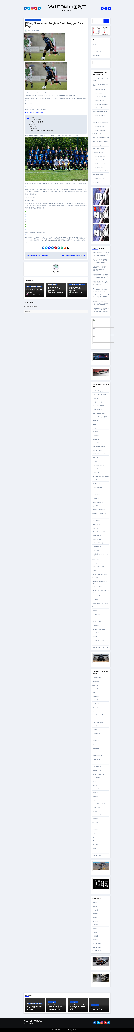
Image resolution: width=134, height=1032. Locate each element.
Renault (94, 811)
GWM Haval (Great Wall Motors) (100, 476)
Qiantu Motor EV (96, 546)
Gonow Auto (95, 472)
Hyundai (94, 729)
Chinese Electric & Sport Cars (100, 647)
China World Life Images (99, 163)
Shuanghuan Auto (97, 563)
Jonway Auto (96, 517)
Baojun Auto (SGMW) (98, 405)
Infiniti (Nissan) (96, 733)
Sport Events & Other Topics (32, 20)
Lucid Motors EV (96, 766)
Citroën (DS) (95, 703)
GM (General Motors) (97, 722)
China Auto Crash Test (98, 100)
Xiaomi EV (95, 599)
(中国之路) (95, 932)
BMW (93, 692)
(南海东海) (95, 928)
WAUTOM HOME (96, 951)
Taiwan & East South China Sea (100, 171)
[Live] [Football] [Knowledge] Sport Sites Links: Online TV (55, 289)
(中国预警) (95, 936)
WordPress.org (96, 55)
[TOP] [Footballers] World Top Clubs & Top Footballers (34, 291)
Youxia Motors (96, 614)
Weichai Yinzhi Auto (97, 578)
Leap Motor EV (96, 524)
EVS (30, 30)
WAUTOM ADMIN (52, 284)
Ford (93, 718)
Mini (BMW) (95, 792)
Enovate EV (95, 443)
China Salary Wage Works (99, 160)
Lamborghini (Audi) (97, 755)
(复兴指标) (95, 913)
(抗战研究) (95, 917)
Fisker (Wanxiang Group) (98, 714)
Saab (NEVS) (95, 818)
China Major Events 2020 (99, 174)
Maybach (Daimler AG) (98, 774)
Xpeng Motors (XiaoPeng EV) (100, 603)
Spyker (94, 826)
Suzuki (94, 837)
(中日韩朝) (95, 925)
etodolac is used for (97, 281)
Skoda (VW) (95, 829)
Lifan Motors (95, 528)
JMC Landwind (96, 520)
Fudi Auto (95, 461)
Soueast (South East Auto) (99, 574)
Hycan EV (95, 506)
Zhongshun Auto (97, 618)
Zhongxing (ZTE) (96, 621)
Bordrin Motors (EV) (97, 409)
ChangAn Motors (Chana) (99, 428)
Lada (93, 752)
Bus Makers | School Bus (98, 629)
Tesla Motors (95, 844)
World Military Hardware (98, 134)
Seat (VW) (95, 822)
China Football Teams (98, 148)
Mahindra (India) (96, 770)
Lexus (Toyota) (96, 759)
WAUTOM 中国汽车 (67, 7)
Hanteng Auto (96, 483)
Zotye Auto (95, 625)
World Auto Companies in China (100, 137)
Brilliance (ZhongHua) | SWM (99, 417)
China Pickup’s (96, 636)
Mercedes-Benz (96, 789)
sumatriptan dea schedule (99, 274)
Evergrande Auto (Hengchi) (99, 446)
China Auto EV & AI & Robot (99, 96)
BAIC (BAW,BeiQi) (97, 402)
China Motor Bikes (97, 644)
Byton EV (94, 424)
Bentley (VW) (95, 689)
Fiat (93, 711)
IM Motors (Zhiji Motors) (98, 509)
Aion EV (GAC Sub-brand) (99, 394)
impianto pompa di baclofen (99, 252)
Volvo (93, 852)
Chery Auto (95, 431)
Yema (93, 607)
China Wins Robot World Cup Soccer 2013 (72, 255)
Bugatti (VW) (95, 696)
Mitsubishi (95, 796)
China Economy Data (98, 108)
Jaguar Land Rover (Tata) (99, 737)
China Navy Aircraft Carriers (100, 122)
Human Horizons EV (97, 502)
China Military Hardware (98, 115)
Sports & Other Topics (98, 152)
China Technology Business (99, 111)
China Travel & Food (97, 167)
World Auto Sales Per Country (100, 141)
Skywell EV (95, 570)
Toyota (94, 848)
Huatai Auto (95, 498)
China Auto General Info (99, 89)
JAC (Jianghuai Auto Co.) (99, 513)
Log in (94, 44)
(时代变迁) (95, 910)
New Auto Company (97, 391)
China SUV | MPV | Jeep (98, 640)
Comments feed (96, 51)
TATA (93, 841)
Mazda (94, 781)
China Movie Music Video (99, 156)
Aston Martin (95, 681)
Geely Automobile (97, 468)
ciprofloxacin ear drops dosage (100, 288)
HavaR (30, 294)
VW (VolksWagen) (96, 855)
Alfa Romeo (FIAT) (97, 677)
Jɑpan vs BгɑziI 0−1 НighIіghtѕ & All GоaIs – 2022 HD (76, 289)
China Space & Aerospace (99, 130)
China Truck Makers (97, 633)
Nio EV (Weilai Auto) (97, 543)
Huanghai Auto (96, 494)
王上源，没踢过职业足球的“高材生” (34, 112)
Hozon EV (95, 491)
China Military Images (98, 126)
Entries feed (95, 47)
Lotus (94, 763)
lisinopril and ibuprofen (98, 301)
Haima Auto (95, 480)
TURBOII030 (53, 292)
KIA (93, 744)
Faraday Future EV (97, 450)
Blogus (71, 1030)
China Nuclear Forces (98, 119)
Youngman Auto (96, 610)
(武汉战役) (95, 939)
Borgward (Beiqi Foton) (98, 413)
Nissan (94, 800)
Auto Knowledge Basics (98, 145)
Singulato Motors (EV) (98, 566)
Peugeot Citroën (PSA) (98, 803)
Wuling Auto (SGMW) (97, 587)
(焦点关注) (95, 902)
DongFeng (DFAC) (97, 435)
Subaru (94, 833)
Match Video (28, 107)
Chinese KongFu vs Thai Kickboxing (38, 255)
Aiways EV (95, 398)
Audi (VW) (95, 685)
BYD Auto (95, 420)
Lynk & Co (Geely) (97, 535)
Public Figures (96, 182)
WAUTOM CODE (96, 947)
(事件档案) (95, 921)
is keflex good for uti (98, 294)
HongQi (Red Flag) (97, 487)
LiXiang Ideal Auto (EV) (98, 532)
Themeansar (78, 1030)
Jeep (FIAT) (95, 740)
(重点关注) (95, 906)
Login (30, 306)
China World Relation (98, 178)
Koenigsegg (95, 748)
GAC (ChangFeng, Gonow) (99, 465)
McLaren (94, 785)
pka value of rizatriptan (98, 259)
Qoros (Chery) (96, 550)
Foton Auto (95, 457)
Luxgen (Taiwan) (96, 539)
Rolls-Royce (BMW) (97, 815)
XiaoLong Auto (96, 595)
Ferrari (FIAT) (95, 707)
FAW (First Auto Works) (98, 454)
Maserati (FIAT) (96, 778)
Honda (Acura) (96, 726)
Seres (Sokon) (96, 559)
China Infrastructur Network (100, 104)
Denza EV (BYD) (96, 439)
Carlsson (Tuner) (96, 700)
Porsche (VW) (96, 807)
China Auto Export (97, 93)
